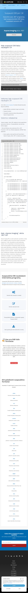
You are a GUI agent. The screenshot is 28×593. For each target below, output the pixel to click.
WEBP (14, 473)
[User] (23, 2)
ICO (14, 403)
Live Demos (13, 571)
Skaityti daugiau (14, 363)
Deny (20, 588)
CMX (14, 508)
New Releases (14, 565)
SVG (14, 493)
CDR (14, 503)
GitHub (16, 222)
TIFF (14, 463)
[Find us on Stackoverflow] (14, 556)
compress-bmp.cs (5, 222)
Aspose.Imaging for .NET (11, 74)
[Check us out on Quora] (17, 556)
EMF (14, 433)
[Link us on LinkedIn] (11, 556)
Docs (14, 569)
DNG (14, 428)
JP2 (14, 448)
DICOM (14, 418)
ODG (14, 519)
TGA (14, 488)
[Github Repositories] (19, 556)
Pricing (13, 567)
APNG (14, 393)
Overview (14, 34)
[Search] (26, 2)
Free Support (13, 573)
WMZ (14, 483)
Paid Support (13, 575)
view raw (24, 222)
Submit (14, 545)
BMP (14, 398)
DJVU (14, 423)
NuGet (21, 78)
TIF (14, 468)
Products (14, 563)
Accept (14, 585)
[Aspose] (8, 2)
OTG (14, 513)
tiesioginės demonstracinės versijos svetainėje (12, 283)
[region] (14, 181)
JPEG (14, 413)
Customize (8, 588)
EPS (14, 498)
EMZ (14, 438)
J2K (14, 453)
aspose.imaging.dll (10, 104)
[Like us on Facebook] (6, 556)
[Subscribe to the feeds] (22, 556)
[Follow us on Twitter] (9, 556)
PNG (14, 458)
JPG (14, 408)
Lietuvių (20, 1)
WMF (14, 478)
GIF (14, 443)
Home (13, 561)
